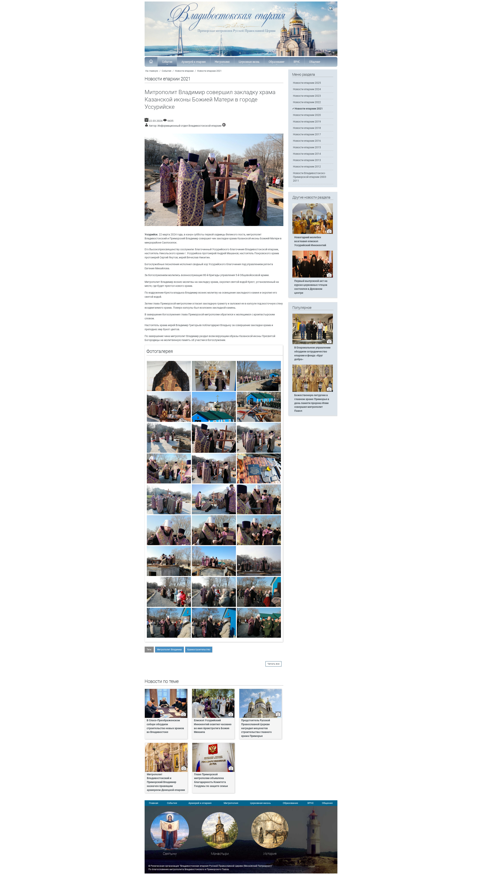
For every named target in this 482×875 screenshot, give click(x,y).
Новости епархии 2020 (307, 115)
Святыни (170, 854)
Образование (276, 61)
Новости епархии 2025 (307, 82)
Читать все (273, 664)
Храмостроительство (198, 649)
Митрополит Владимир (169, 649)
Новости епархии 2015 (307, 147)
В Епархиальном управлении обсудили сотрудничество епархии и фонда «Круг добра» (312, 353)
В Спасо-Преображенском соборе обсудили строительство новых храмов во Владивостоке (165, 726)
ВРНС (297, 61)
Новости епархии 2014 (307, 153)
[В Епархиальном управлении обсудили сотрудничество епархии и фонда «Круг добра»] (312, 343)
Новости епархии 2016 (307, 140)
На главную (151, 71)
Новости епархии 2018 (307, 128)
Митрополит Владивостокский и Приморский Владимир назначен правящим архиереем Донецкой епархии (166, 782)
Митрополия (222, 61)
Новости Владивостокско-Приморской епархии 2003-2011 (310, 177)
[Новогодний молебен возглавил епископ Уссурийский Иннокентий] (312, 233)
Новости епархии (184, 71)
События (167, 61)
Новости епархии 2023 (307, 95)
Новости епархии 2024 (307, 89)
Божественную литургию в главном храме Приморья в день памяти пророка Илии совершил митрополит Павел (311, 403)
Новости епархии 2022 (307, 102)
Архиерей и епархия (194, 61)
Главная (153, 803)
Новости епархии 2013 (307, 160)
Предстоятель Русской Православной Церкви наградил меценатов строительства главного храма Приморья (256, 728)
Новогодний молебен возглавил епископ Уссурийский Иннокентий (310, 241)
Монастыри (220, 854)
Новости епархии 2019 (307, 121)
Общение (314, 61)
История (270, 854)
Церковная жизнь (249, 61)
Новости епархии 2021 (209, 71)
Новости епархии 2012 (307, 166)
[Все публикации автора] (224, 125)
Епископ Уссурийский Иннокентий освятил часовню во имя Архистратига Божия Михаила (212, 726)
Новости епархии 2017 (307, 134)
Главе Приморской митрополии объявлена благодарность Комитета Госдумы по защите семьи (211, 780)
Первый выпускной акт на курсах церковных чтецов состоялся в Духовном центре (310, 286)
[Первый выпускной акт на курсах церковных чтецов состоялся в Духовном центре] (312, 276)
